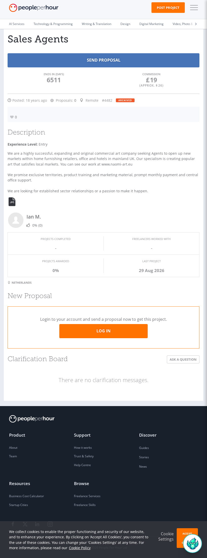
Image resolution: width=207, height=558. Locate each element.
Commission (151, 74)
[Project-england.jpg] (15, 201)
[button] (193, 8)
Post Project (168, 7)
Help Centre (82, 465)
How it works (83, 447)
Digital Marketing (151, 24)
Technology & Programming (53, 24)
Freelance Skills (85, 505)
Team (13, 456)
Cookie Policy (80, 547)
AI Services (16, 24)
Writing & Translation (96, 24)
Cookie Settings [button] (166, 536)
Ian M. (34, 217)
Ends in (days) (54, 74)
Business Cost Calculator (26, 496)
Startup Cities (18, 505)
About (13, 447)
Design (125, 24)
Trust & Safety (84, 456)
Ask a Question (183, 359)
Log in (103, 331)
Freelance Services (87, 496)
